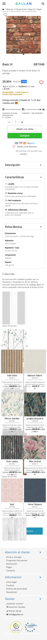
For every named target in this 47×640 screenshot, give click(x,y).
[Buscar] (43, 3)
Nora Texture (35, 504)
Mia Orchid (35, 461)
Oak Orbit (12, 375)
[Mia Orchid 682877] (35, 447)
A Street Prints (20, 9)
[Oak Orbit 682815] (12, 361)
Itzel (12, 504)
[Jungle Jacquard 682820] (35, 404)
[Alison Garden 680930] (12, 404)
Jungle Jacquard (35, 418)
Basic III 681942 (9, 326)
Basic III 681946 (9, 477)
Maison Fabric (35, 375)
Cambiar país (8, 103)
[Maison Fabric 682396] (35, 361)
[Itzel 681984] (12, 490)
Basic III (31, 9)
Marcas (9, 9)
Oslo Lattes (12, 461)
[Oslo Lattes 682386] (12, 447)
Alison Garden (12, 418)
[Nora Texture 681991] (35, 490)
